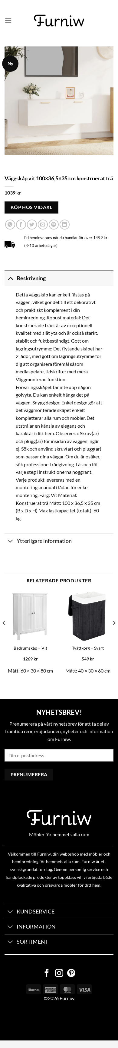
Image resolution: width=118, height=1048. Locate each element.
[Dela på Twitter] (32, 225)
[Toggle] (10, 278)
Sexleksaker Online (61, 1021)
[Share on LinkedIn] (65, 225)
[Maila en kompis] (43, 225)
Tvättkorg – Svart (88, 648)
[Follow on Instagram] (59, 973)
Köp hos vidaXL (32, 207)
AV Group (30, 1021)
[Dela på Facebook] (21, 225)
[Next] (114, 635)
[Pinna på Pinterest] (54, 225)
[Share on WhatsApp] (10, 225)
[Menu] (8, 20)
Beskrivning (31, 278)
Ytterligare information (44, 541)
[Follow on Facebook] (47, 973)
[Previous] (4, 635)
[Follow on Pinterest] (71, 973)
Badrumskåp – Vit (30, 648)
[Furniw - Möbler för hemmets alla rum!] (59, 20)
